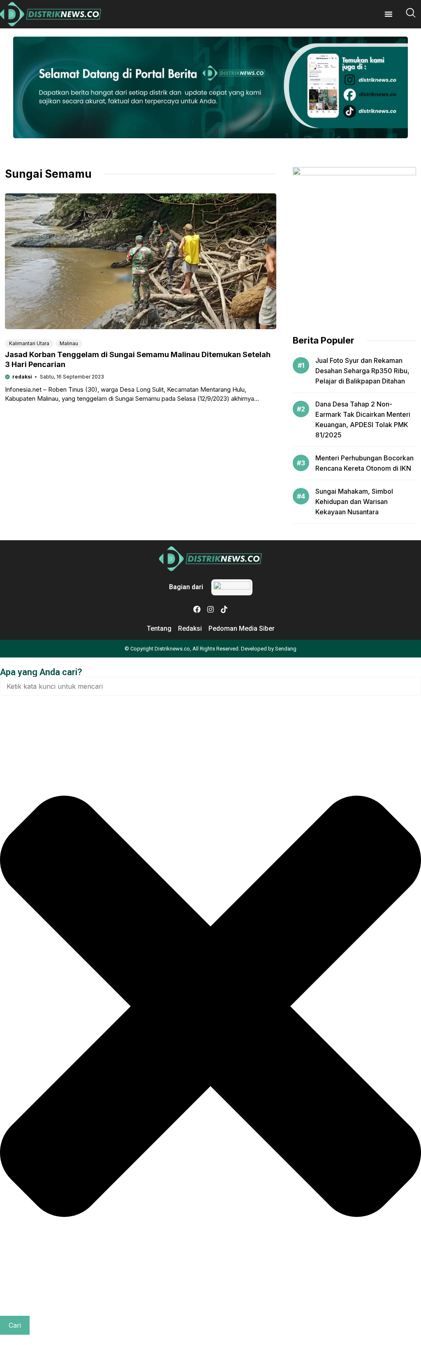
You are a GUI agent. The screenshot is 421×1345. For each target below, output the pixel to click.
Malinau (69, 343)
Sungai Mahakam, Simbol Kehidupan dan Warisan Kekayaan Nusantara (354, 501)
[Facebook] (197, 609)
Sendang (285, 649)
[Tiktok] (224, 609)
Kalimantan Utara (29, 343)
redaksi (22, 377)
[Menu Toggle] (388, 14)
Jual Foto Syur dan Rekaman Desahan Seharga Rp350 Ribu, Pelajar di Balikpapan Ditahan (362, 370)
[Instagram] (210, 609)
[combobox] (210, 686)
